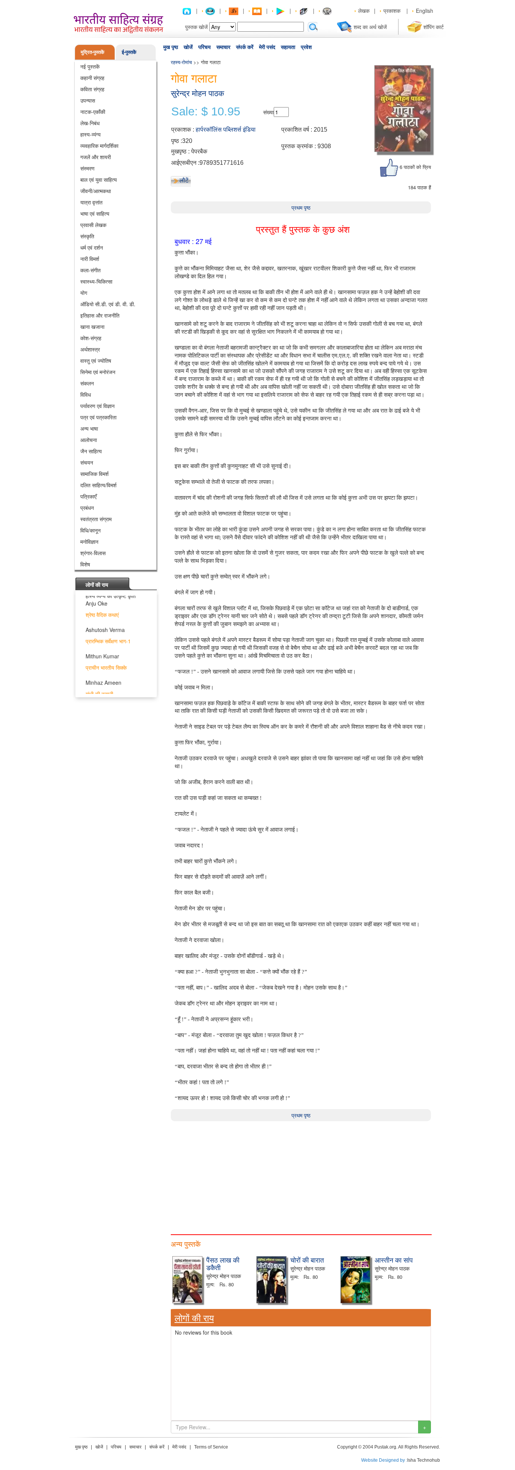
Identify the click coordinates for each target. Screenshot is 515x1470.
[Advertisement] (301, 1174)
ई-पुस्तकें (129, 51)
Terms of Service (211, 1447)
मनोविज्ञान (89, 541)
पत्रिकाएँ (88, 496)
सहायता (288, 47)
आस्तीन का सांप (394, 1259)
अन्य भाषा (89, 428)
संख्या (268, 112)
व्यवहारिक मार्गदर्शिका (99, 145)
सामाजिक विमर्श (94, 473)
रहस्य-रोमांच (181, 62)
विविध (85, 394)
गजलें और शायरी (95, 157)
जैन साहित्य (91, 451)
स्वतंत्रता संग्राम (96, 519)
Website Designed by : (384, 1460)
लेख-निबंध (90, 123)
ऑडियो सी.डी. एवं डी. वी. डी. (107, 304)
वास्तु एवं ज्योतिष (95, 360)
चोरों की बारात (307, 1259)
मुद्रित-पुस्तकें (92, 51)
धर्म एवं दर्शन (91, 247)
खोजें (188, 47)
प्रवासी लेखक (93, 225)
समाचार (223, 47)
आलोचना (88, 439)
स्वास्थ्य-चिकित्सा (96, 281)
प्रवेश (306, 47)
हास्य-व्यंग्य (90, 134)
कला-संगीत (90, 270)
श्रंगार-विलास (93, 553)
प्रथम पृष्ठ (300, 207)
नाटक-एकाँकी (92, 111)
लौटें (184, 180)
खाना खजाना (92, 326)
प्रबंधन (87, 507)
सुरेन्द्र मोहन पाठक (197, 93)
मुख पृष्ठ (170, 47)
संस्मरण (87, 168)
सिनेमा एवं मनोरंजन (97, 372)
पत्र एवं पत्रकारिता (98, 417)
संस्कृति (87, 236)
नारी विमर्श (89, 258)
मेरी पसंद (267, 47)
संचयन (86, 462)
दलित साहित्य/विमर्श (98, 485)
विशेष (85, 564)
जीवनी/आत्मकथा (95, 191)
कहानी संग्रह (92, 77)
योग (83, 292)
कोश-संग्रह (90, 338)
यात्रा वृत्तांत (91, 202)
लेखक (363, 10)
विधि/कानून (90, 530)
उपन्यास (87, 100)
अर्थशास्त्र (90, 349)
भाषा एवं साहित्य (94, 213)
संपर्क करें (244, 47)
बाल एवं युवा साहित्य (98, 179)
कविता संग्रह (92, 89)
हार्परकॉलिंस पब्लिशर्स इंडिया (226, 129)
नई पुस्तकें (90, 66)
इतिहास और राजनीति (100, 315)
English (424, 10)
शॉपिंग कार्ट (433, 27)
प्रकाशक (391, 10)
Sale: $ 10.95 (205, 111)
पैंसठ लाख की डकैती (222, 1263)
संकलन (87, 383)
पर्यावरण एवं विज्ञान (97, 406)
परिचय (204, 47)
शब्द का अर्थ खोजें (370, 27)
